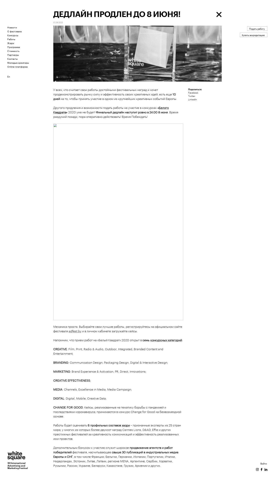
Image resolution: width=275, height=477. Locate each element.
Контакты (12, 58)
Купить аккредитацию (253, 35)
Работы (11, 39)
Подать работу (257, 28)
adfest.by (75, 331)
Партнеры (13, 54)
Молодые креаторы (18, 62)
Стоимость (13, 50)
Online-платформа (17, 66)
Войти (263, 463)
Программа (13, 47)
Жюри (10, 43)
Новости (12, 27)
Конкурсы (12, 35)
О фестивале (14, 31)
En (8, 76)
